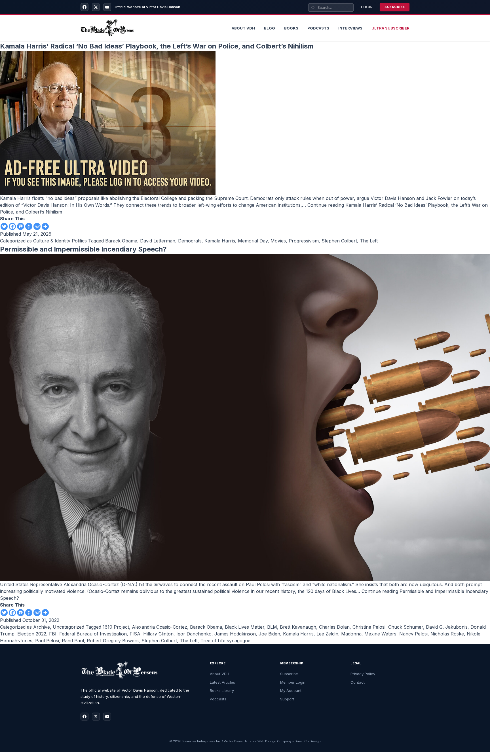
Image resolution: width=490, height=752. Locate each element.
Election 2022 (31, 634)
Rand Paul (73, 640)
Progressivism (304, 241)
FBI (52, 634)
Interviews (350, 28)
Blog (269, 28)
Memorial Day (253, 241)
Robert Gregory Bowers (113, 640)
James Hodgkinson (235, 634)
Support (287, 699)
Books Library (222, 690)
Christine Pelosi (368, 627)
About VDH (219, 673)
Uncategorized (68, 627)
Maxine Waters (380, 634)
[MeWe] (37, 226)
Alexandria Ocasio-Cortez (159, 627)
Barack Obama (121, 241)
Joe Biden (269, 634)
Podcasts (318, 28)
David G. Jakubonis (447, 627)
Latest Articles (222, 682)
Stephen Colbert (339, 241)
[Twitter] (4, 226)
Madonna (351, 634)
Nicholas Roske (447, 634)
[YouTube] (107, 7)
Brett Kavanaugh (298, 627)
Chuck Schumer (405, 627)
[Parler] (20, 226)
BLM (272, 627)
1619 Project (116, 627)
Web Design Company (274, 741)
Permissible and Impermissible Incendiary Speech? (83, 249)
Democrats (190, 241)
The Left (369, 241)
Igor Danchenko (194, 634)
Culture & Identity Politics (60, 241)
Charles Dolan (334, 627)
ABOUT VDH (243, 28)
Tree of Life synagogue (225, 640)
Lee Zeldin (327, 634)
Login (367, 7)
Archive (41, 627)
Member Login (292, 682)
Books (291, 28)
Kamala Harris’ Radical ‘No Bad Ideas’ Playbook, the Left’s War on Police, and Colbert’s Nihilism (157, 46)
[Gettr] (28, 226)
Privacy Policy (362, 673)
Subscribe (395, 7)
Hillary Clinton (158, 634)
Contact (357, 682)
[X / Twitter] (96, 7)
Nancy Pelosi (413, 634)
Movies (278, 241)
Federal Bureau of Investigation (93, 634)
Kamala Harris (219, 241)
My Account (290, 690)
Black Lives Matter (244, 627)
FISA (135, 634)
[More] (45, 226)
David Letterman (157, 241)
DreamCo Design (308, 741)
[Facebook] (84, 7)
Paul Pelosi (47, 640)
